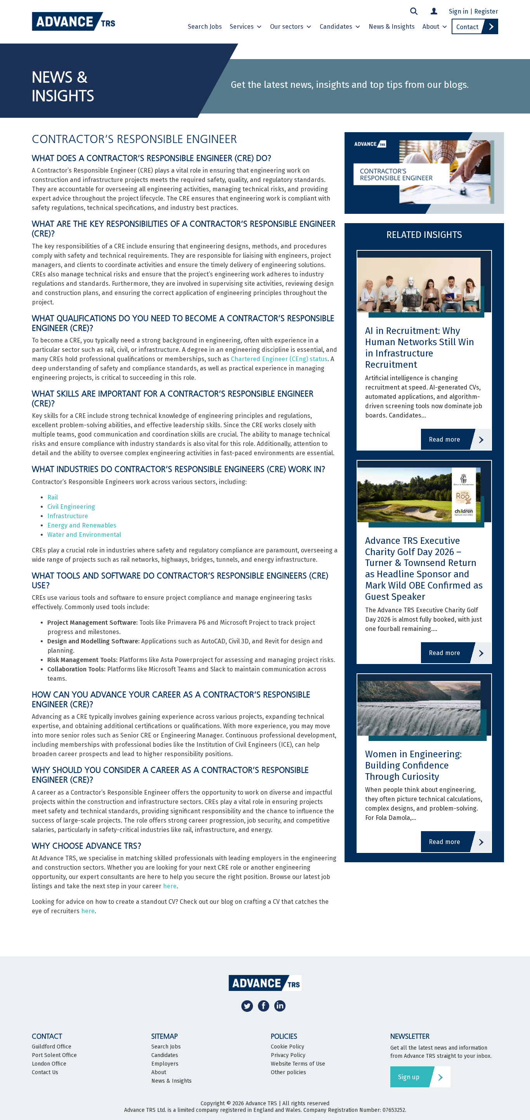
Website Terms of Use (298, 1064)
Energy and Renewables (81, 525)
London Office (49, 1064)
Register (486, 11)
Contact (467, 27)
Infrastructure (67, 516)
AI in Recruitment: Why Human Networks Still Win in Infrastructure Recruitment (419, 347)
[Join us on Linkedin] (280, 1006)
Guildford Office (51, 1047)
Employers (164, 1064)
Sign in (458, 11)
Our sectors (286, 26)
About (431, 26)
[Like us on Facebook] (263, 1006)
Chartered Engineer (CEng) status (279, 359)
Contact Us (45, 1072)
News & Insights (392, 26)
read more (444, 439)
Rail (52, 497)
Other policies (288, 1072)
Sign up (408, 1077)
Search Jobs (205, 26)
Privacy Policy (288, 1055)
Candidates (336, 26)
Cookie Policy (287, 1047)
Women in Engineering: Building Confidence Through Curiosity (413, 765)
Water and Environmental (84, 534)
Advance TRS (261, 1103)
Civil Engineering (71, 506)
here (170, 886)
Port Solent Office (54, 1055)
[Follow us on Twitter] (247, 1006)
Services (242, 26)
